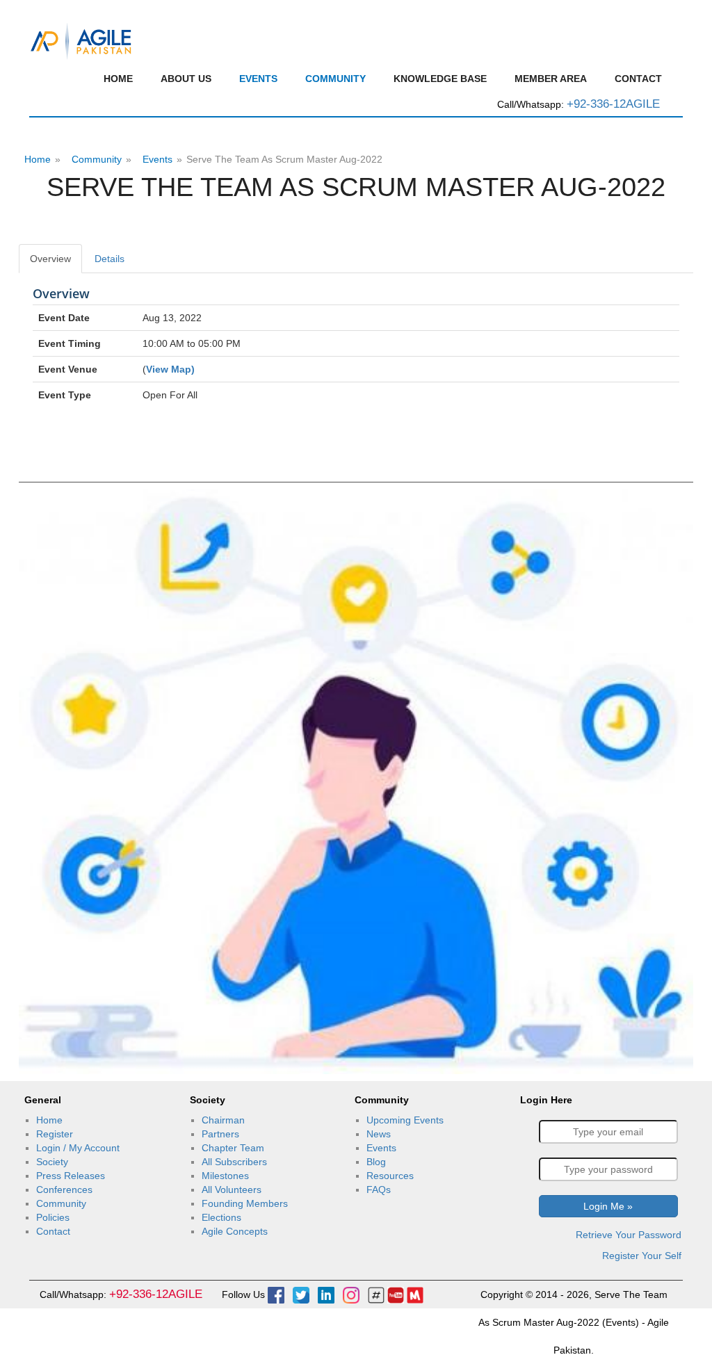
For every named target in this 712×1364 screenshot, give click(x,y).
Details (109, 258)
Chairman (223, 1120)
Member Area (551, 78)
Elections (221, 1217)
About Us (186, 78)
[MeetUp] (415, 1294)
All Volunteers (231, 1189)
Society (52, 1161)
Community (335, 78)
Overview (50, 258)
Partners (220, 1133)
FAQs (378, 1189)
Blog (376, 1161)
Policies (53, 1217)
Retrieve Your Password (628, 1234)
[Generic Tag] (376, 1294)
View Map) (170, 369)
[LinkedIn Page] (326, 1294)
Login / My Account (78, 1147)
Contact (638, 78)
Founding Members (245, 1203)
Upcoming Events (405, 1120)
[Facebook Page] (276, 1294)
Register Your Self (641, 1255)
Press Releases (70, 1175)
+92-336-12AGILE (613, 104)
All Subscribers (234, 1161)
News (378, 1133)
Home (118, 78)
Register (54, 1133)
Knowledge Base (440, 78)
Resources (390, 1175)
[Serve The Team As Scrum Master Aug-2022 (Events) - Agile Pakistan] (81, 39)
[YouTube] (395, 1294)
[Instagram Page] (351, 1294)
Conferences (64, 1189)
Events (258, 78)
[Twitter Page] (301, 1294)
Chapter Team (233, 1147)
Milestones (225, 1175)
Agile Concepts (235, 1231)
